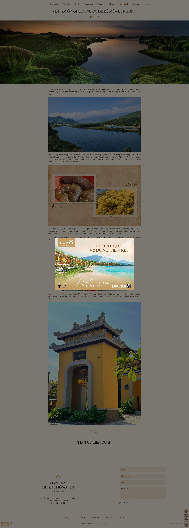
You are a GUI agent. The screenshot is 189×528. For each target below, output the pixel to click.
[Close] (131, 240)
